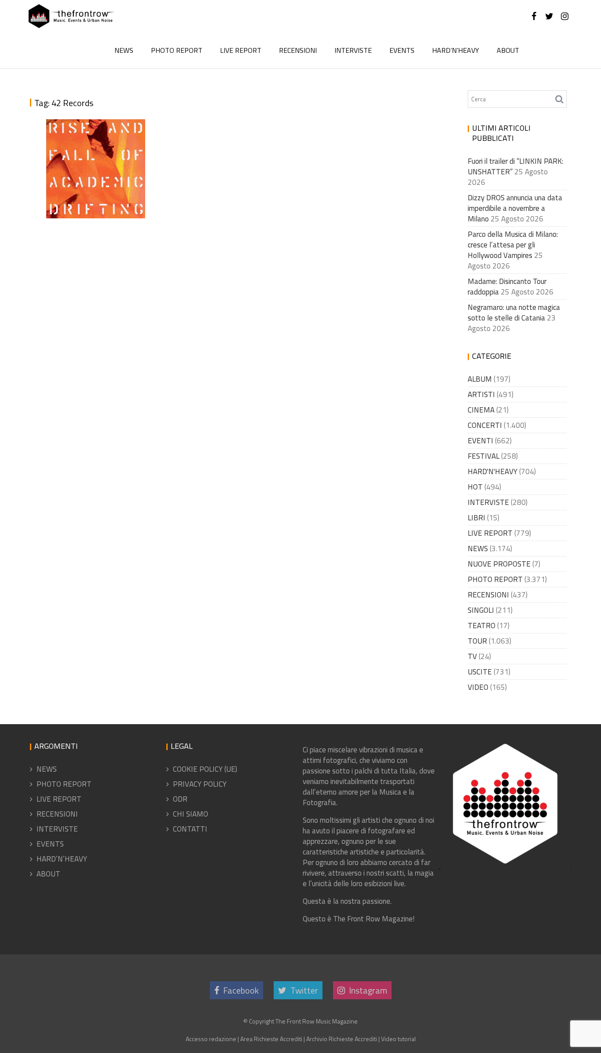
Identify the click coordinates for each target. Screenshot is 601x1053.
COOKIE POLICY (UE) (205, 769)
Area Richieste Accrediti (271, 1038)
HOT (475, 487)
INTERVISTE (353, 50)
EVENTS (401, 50)
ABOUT (508, 50)
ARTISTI (481, 394)
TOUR (477, 641)
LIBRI (476, 517)
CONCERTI (485, 425)
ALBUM (480, 379)
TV (472, 656)
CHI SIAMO (190, 814)
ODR (180, 799)
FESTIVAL (483, 456)
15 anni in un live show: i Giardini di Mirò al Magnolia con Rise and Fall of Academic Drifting (93, 149)
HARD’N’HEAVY (455, 50)
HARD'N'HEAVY (492, 471)
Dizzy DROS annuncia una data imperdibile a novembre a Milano (515, 208)
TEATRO (481, 625)
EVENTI (480, 440)
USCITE (480, 671)
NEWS (123, 50)
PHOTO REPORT (176, 50)
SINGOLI (481, 610)
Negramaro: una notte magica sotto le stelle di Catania (514, 313)
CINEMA (481, 410)
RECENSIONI (298, 50)
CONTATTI (190, 829)
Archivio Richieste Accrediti (341, 1038)
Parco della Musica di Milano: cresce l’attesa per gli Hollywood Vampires (513, 244)
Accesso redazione (211, 1038)
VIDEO (478, 687)
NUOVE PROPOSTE (499, 564)
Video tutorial (398, 1038)
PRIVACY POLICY (200, 784)
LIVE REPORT (240, 50)
